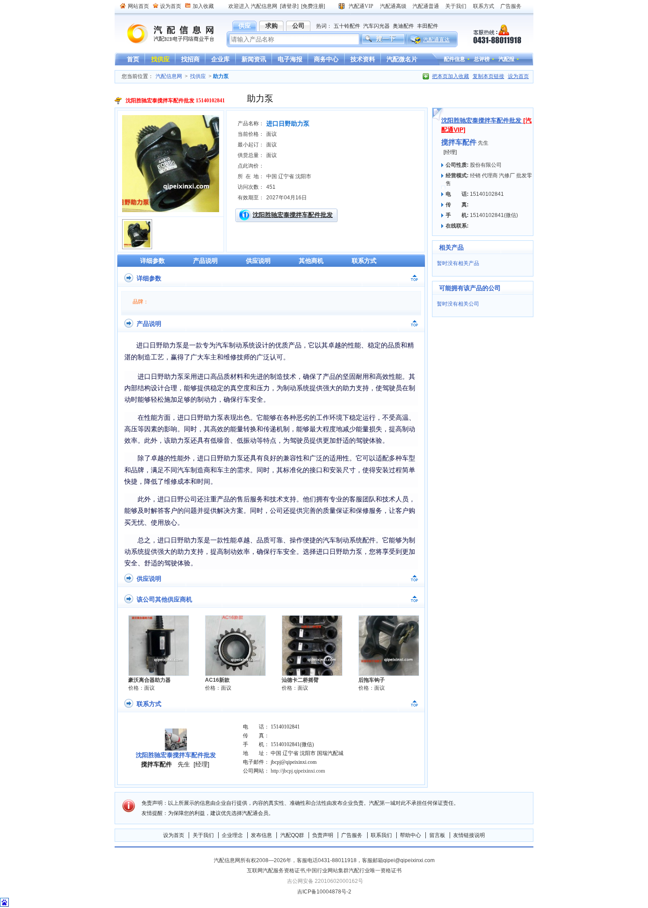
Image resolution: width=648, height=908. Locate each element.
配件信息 (454, 59)
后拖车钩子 (371, 680)
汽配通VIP (361, 6)
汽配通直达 (436, 40)
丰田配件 (427, 26)
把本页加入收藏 (450, 76)
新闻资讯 (254, 59)
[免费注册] (313, 6)
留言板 (437, 835)
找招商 (190, 59)
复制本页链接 (488, 76)
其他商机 (311, 260)
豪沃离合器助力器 (149, 680)
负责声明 (322, 835)
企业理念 (232, 835)
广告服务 (510, 6)
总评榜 (482, 59)
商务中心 (326, 59)
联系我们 (381, 835)
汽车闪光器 (376, 26)
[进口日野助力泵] (170, 210)
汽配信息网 (165, 33)
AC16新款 (217, 680)
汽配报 (506, 59)
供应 (244, 25)
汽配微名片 (402, 59)
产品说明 (205, 260)
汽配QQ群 (292, 835)
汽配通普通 (426, 6)
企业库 (220, 59)
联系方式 (483, 6)
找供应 (160, 59)
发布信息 (261, 835)
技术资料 (362, 59)
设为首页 (170, 6)
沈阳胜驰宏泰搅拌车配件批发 (293, 214)
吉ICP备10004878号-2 (324, 892)
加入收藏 (203, 6)
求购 (271, 25)
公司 (298, 25)
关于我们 (455, 6)
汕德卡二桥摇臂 (300, 680)
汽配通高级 (393, 6)
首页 (133, 59)
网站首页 (138, 6)
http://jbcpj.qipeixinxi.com (298, 771)
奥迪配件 (403, 26)
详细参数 (152, 260)
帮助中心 (410, 835)
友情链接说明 (469, 835)
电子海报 (290, 59)
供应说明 (258, 260)
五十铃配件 (347, 26)
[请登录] (289, 6)
